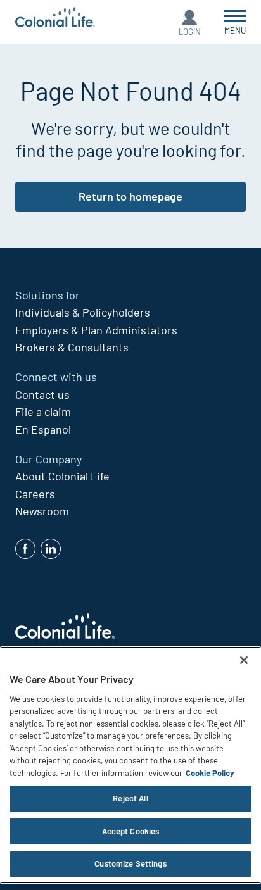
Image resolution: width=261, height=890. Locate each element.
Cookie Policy (210, 773)
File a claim (43, 411)
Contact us (42, 394)
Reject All (130, 798)
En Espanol (43, 429)
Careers (35, 494)
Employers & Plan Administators (96, 330)
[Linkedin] (51, 549)
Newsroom (42, 511)
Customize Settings (130, 863)
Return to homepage (130, 196)
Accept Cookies (131, 831)
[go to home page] (55, 18)
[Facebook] (25, 549)
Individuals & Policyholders (82, 312)
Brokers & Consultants (72, 347)
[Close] (244, 660)
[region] (130, 765)
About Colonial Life (62, 476)
